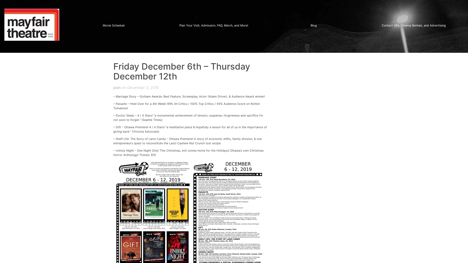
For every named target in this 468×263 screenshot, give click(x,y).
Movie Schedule (114, 25)
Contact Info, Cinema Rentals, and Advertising (414, 25)
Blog (314, 25)
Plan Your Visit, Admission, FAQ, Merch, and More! (213, 25)
